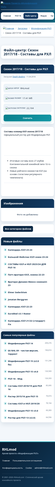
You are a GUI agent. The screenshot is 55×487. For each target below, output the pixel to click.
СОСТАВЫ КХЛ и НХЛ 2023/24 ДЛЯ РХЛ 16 (27, 266)
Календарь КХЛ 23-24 (20, 249)
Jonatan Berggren (18, 299)
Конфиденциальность (12, 468)
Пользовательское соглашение (27, 460)
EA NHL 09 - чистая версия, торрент (23, 352)
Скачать (27, 117)
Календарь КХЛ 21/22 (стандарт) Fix (26, 322)
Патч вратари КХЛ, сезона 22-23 (26, 274)
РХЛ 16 (18, 16)
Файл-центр (30, 16)
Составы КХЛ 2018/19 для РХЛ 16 (25, 387)
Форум (43, 16)
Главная (7, 16)
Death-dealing (19, 76)
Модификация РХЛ (41, 28)
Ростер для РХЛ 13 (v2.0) (21, 417)
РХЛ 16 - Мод (15, 378)
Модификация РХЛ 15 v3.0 (23, 410)
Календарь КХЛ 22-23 (20, 306)
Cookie (29, 468)
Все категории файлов (18, 228)
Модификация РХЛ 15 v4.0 (23, 371)
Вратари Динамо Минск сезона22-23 (28, 283)
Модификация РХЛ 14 (20, 343)
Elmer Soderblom (17, 292)
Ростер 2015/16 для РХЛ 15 (23, 396)
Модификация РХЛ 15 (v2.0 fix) (23, 363)
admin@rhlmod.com (44, 468)
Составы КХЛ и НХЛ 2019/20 (24, 403)
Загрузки (22, 28)
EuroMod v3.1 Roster (19, 313)
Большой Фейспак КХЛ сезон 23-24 (28, 256)
